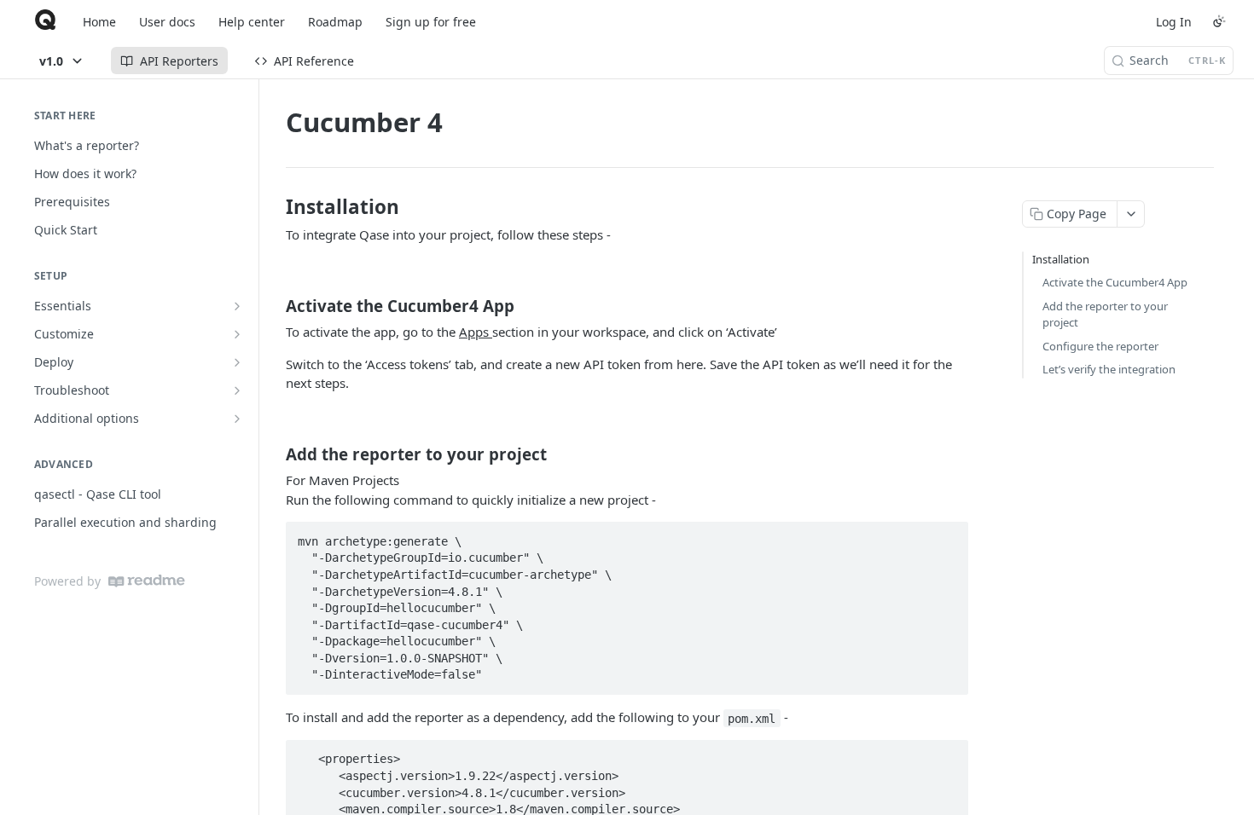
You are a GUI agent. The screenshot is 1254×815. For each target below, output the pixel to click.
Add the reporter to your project (1105, 314)
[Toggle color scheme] (1219, 21)
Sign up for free (431, 22)
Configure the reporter (1100, 346)
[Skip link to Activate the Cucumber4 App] (274, 306)
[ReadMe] (146, 581)
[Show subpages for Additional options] (237, 418)
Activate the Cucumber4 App (1114, 282)
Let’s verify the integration (1109, 369)
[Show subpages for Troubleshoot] (237, 390)
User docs (167, 22)
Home (99, 22)
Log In (1174, 22)
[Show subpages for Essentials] (237, 306)
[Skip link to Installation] (274, 207)
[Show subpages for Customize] (237, 334)
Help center (251, 22)
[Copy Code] (947, 536)
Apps (475, 331)
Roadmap (335, 22)
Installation (1060, 259)
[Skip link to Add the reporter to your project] (274, 454)
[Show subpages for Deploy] (237, 362)
